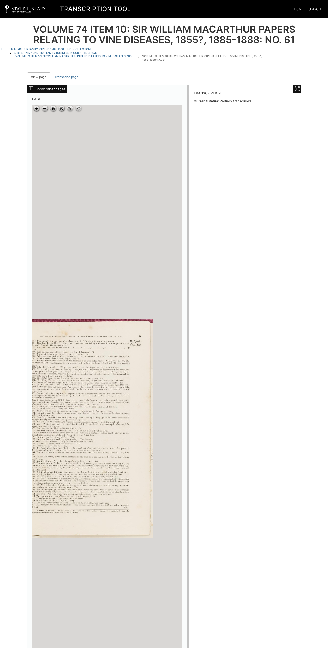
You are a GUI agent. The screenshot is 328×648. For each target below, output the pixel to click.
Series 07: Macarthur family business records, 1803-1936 (55, 52)
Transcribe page (67, 77)
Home (299, 9)
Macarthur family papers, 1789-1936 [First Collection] (51, 49)
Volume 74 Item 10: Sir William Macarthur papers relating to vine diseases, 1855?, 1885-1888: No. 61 (202, 57)
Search (314, 9)
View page (40, 77)
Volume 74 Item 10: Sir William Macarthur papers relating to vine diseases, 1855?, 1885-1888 (75, 56)
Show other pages (51, 89)
